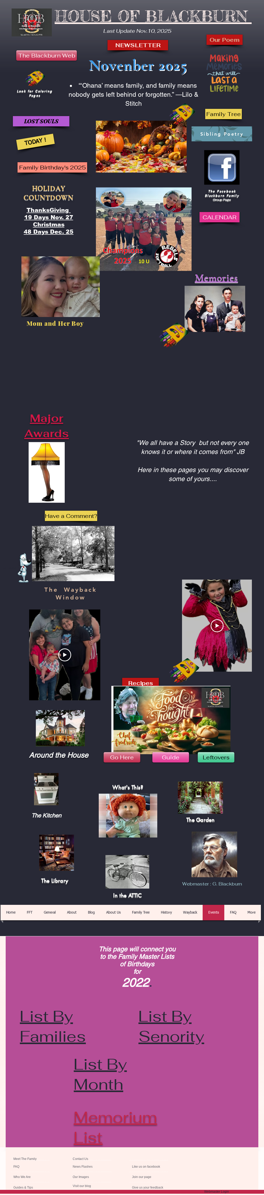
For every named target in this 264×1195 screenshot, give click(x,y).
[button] (223, 114)
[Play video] (217, 625)
